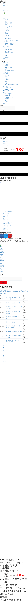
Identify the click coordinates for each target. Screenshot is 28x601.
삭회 (6, 37)
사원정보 (7, 35)
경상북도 (2, 259)
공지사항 (7, 30)
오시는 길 (7, 27)
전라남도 (2, 266)
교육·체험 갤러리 (9, 44)
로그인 (5, 4)
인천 (1, 246)
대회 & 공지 (6, 46)
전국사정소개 (8, 51)
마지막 (5, 361)
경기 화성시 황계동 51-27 (12, 322)
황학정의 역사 (8, 23)
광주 (1, 268)
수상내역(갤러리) (9, 49)
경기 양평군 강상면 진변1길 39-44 (14, 331)
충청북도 (2, 252)
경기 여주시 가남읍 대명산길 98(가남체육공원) (13, 326)
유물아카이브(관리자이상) (11, 40)
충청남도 (2, 254)
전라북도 (2, 260)
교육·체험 (5, 41)
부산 (1, 270)
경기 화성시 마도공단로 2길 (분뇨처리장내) (12, 317)
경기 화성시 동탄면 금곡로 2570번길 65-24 (12, 340)
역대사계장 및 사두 (9, 26)
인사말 (6, 20)
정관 (6, 32)
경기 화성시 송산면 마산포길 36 (13, 303)
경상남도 (2, 265)
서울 (1, 248)
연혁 (6, 24)
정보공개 (7, 57)
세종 (1, 256)
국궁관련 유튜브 (9, 52)
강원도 (1, 251)
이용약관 (4, 568)
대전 (1, 257)
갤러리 (6, 55)
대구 (1, 262)
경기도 (1, 249)
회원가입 (5, 5)
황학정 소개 (6, 18)
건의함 (6, 34)
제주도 (1, 271)
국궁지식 (7, 54)
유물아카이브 (8, 38)
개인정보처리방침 (9, 571)
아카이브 (5, 59)
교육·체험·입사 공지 (10, 43)
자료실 (5, 48)
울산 (1, 263)
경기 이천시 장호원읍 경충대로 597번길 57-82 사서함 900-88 (13, 336)
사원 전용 (5, 29)
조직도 (6, 21)
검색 (3, 282)
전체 (1, 290)
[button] (14, 7)
